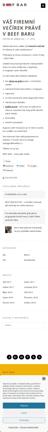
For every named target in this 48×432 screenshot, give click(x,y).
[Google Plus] (15, 356)
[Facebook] (9, 356)
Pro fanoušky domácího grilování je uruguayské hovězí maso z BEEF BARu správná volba (22, 216)
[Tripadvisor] (21, 356)
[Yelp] (33, 356)
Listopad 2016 (30, 287)
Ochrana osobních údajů (29, 427)
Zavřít (24, 412)
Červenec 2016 (31, 297)
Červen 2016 (9, 302)
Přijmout (24, 405)
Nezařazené (11, 178)
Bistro (27, 254)
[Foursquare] (27, 356)
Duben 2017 (8, 287)
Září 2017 (7, 282)
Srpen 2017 (29, 282)
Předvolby (24, 420)
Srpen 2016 (8, 297)
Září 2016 (28, 292)
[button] (44, 378)
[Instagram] (39, 356)
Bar (4, 254)
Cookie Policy (13, 427)
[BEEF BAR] (15, 4)
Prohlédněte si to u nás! (16, 194)
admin (17, 39)
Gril (4, 260)
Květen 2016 (30, 302)
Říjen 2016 (7, 292)
